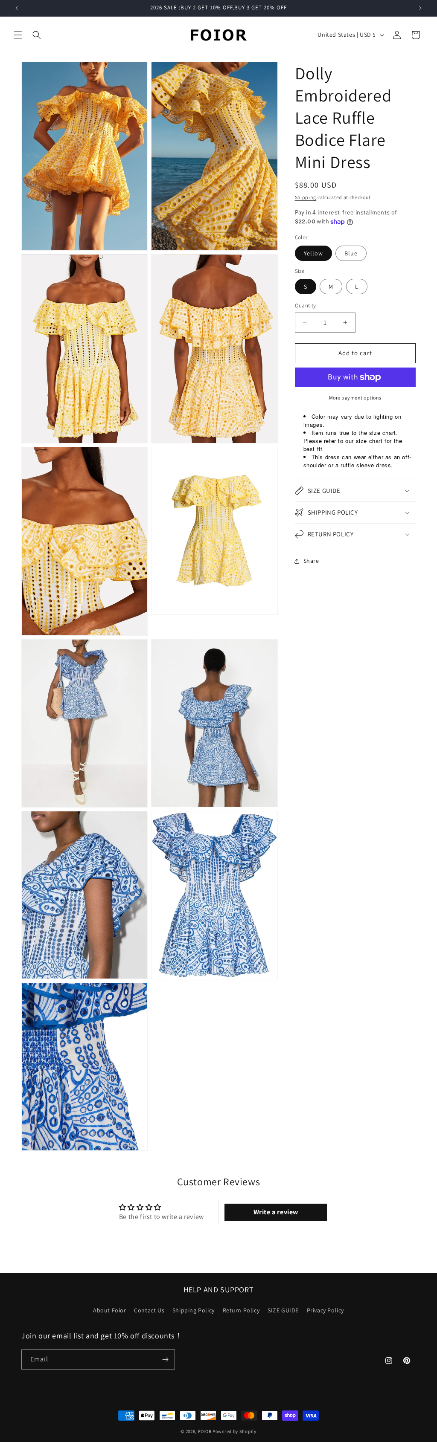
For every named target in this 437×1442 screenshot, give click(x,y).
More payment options (355, 397)
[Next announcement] (420, 8)
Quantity (305, 305)
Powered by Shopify (234, 1431)
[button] (18, 35)
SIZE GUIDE (283, 1310)
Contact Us (149, 1310)
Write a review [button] (275, 1211)
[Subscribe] (165, 1359)
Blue (351, 253)
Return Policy (241, 1310)
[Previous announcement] (16, 8)
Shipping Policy (193, 1310)
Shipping (306, 197)
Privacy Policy (325, 1310)
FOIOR (205, 1431)
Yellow (313, 253)
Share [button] (311, 561)
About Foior (109, 1310)
